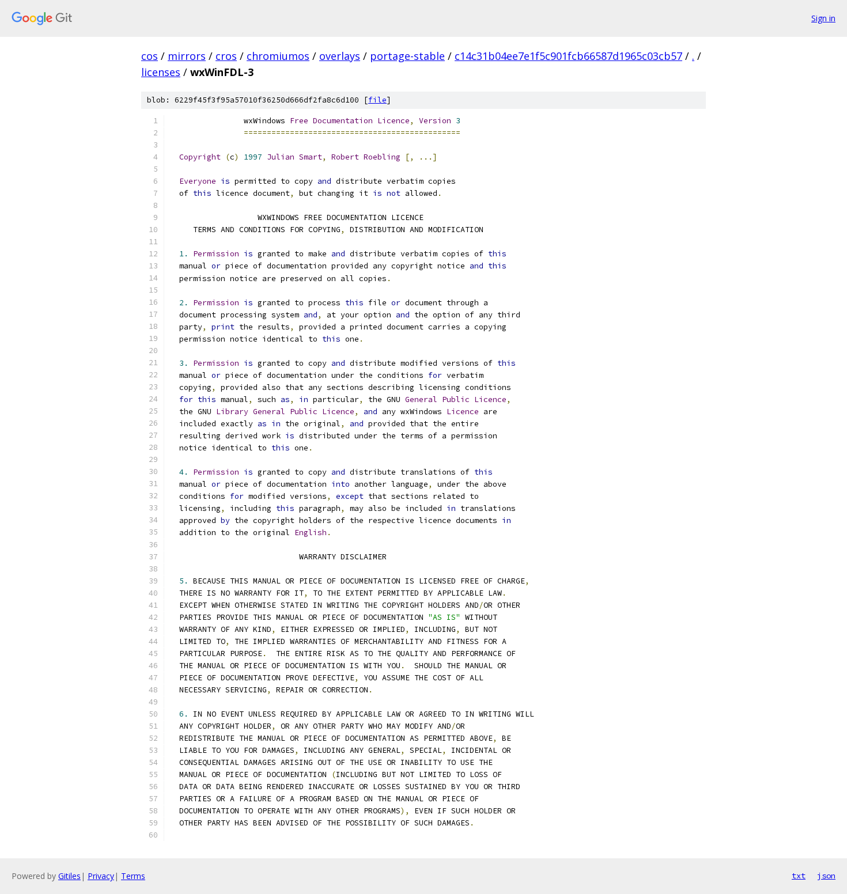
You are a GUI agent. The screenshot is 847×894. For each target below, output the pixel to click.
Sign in (823, 18)
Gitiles (69, 875)
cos (149, 56)
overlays (339, 56)
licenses (160, 72)
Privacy (101, 875)
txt (799, 875)
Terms (133, 875)
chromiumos (278, 56)
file (377, 100)
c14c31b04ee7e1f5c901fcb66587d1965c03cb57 (568, 56)
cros (226, 56)
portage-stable (407, 56)
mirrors (187, 56)
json (826, 875)
